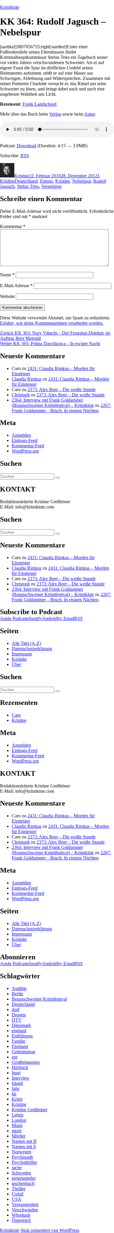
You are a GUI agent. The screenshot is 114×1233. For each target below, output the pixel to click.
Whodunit (21, 1215)
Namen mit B (24, 1141)
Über (16, 664)
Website (7, 296)
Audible (19, 988)
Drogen (19, 1014)
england (19, 1030)
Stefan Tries (28, 186)
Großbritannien (26, 1062)
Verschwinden (25, 1209)
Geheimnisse (23, 1051)
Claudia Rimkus (27, 378)
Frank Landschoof (39, 104)
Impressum (22, 653)
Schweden (21, 1172)
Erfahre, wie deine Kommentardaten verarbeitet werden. (51, 323)
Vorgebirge (51, 186)
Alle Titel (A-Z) (26, 643)
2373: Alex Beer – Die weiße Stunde (61, 389)
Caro (16, 715)
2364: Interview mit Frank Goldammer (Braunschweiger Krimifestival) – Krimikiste (53, 403)
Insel (16, 1072)
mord (16, 1130)
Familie (18, 1041)
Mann (17, 1125)
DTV (17, 1020)
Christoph (21, 394)
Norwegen (21, 1151)
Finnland (20, 1046)
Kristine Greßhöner (29, 1109)
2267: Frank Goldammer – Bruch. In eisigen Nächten (61, 408)
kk (14, 1093)
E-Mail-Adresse (16, 285)
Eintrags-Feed (24, 440)
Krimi (17, 1099)
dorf (15, 1009)
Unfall (17, 1193)
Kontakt (19, 659)
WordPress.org (25, 450)
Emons (46, 181)
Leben (17, 1114)
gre (15, 1056)
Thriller (18, 1188)
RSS (24, 155)
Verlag (55, 114)
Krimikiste (9, 7)
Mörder (18, 1135)
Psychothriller (24, 1162)
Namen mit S (24, 1146)
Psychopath (22, 1157)
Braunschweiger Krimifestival (39, 998)
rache (17, 1167)
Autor (89, 114)
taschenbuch (23, 1183)
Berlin (17, 993)
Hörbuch (20, 1067)
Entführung (22, 1035)
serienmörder (24, 1178)
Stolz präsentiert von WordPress (49, 1230)
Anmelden (21, 435)
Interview (20, 1078)
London (19, 1120)
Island (17, 1083)
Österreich (21, 1220)
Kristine (21, 175)
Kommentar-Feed (28, 445)
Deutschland (26, 181)
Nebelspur (81, 181)
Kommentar (12, 226)
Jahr (15, 1088)
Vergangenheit (25, 1204)
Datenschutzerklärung (32, 648)
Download (26, 145)
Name (7, 274)
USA (16, 1199)
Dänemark (21, 1025)
